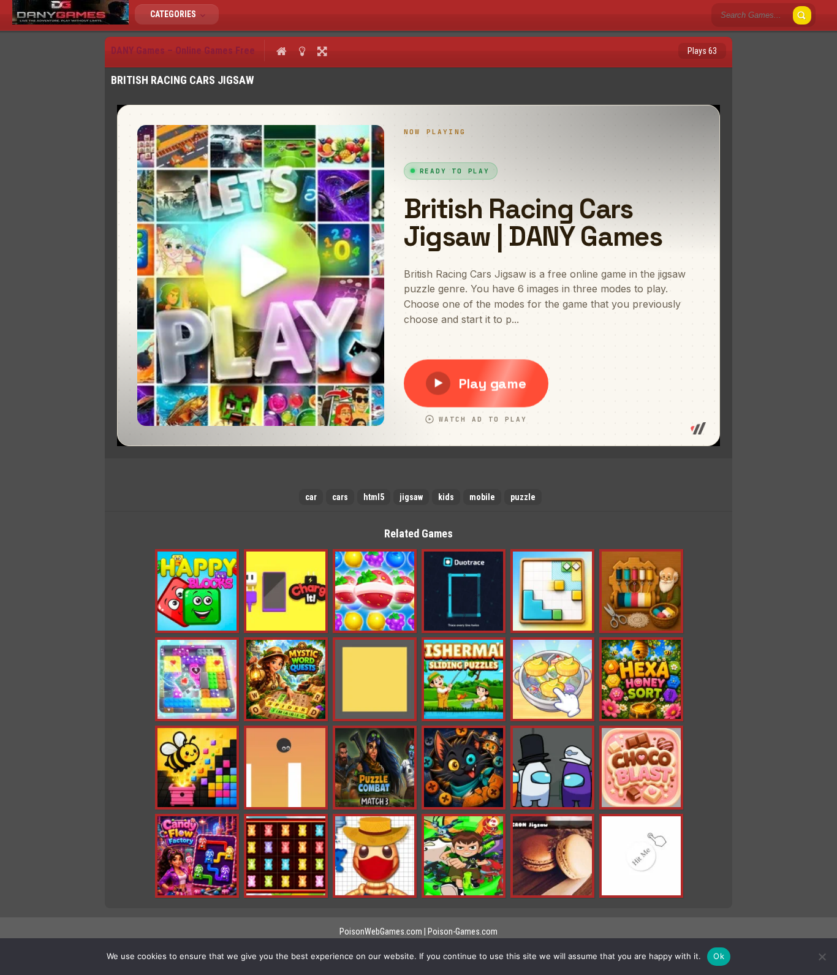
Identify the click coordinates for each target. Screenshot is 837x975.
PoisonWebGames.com (380, 931)
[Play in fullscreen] (322, 51)
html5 (373, 497)
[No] (822, 956)
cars (340, 497)
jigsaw (411, 497)
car (311, 497)
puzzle (523, 497)
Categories (174, 14)
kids (446, 497)
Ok (718, 956)
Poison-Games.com (463, 931)
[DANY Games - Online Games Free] (70, 21)
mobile (482, 497)
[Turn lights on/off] (301, 51)
